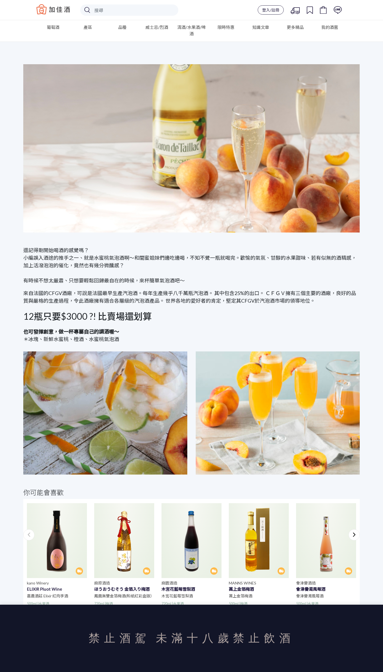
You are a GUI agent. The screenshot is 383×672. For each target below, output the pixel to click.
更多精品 (295, 27)
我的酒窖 (329, 27)
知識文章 (260, 27)
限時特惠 (226, 27)
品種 (122, 27)
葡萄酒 (53, 27)
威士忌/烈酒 (157, 27)
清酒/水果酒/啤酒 (191, 30)
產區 (88, 27)
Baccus (53, 9)
